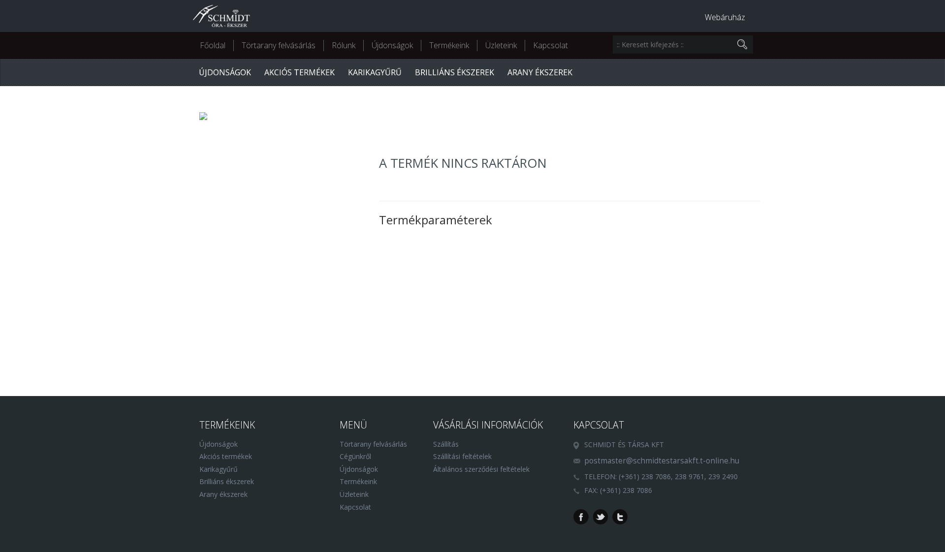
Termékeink (449, 45)
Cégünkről (355, 456)
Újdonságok (392, 45)
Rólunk (343, 45)
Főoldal (212, 45)
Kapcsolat (550, 45)
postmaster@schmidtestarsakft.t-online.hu (661, 461)
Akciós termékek (299, 72)
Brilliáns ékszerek (454, 72)
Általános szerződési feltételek (481, 469)
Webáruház (725, 17)
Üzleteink (501, 45)
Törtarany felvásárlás (278, 45)
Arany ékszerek (539, 72)
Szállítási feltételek (462, 456)
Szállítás (446, 444)
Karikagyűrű (375, 72)
